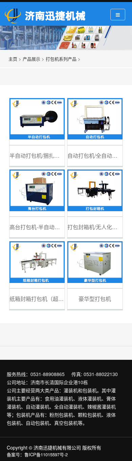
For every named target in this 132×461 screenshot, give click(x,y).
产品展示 (31, 59)
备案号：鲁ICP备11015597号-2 (37, 454)
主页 (12, 59)
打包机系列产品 (61, 59)
